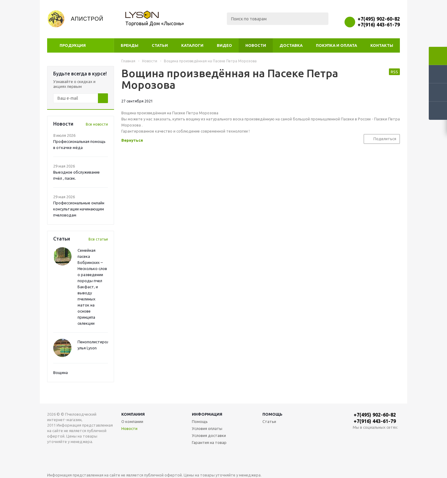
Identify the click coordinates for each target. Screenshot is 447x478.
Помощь (272, 414)
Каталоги (192, 45)
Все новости (97, 124)
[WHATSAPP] (370, 437)
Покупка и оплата (336, 45)
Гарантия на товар (209, 442)
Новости (255, 45)
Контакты (381, 45)
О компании (132, 421)
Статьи (160, 45)
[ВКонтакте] (357, 437)
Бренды (129, 45)
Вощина (60, 372)
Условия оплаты (207, 428)
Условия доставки (209, 435)
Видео (224, 45)
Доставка (291, 45)
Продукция (73, 45)
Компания (133, 414)
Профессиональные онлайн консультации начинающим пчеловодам (78, 209)
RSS (394, 72)
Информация (207, 414)
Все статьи (98, 239)
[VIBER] (382, 437)
